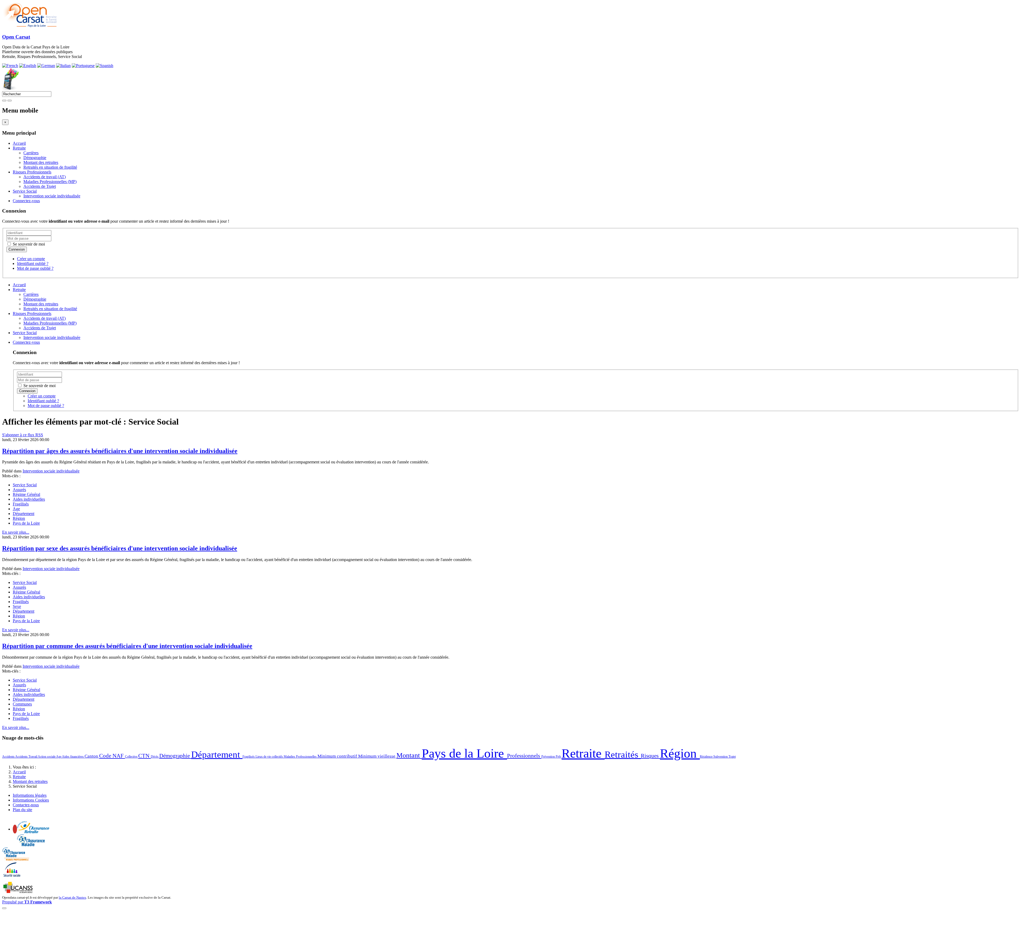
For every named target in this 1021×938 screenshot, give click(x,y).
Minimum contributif (337, 756)
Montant (409, 755)
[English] (27, 65)
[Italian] (63, 65)
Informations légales (30, 795)
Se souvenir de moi (28, 244)
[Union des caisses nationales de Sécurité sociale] (18, 892)
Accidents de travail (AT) (44, 177)
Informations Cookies (31, 800)
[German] (46, 65)
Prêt (559, 756)
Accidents (8, 756)
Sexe (17, 606)
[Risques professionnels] (15, 859)
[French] (10, 65)
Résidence (706, 756)
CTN (144, 756)
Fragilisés (21, 504)
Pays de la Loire (26, 523)
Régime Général (26, 494)
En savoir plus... (15, 532)
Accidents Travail (26, 756)
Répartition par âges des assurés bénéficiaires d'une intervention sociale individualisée (119, 450)
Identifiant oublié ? (32, 263)
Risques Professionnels (32, 172)
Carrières (31, 153)
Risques (650, 756)
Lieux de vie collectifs (270, 756)
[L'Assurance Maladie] (31, 844)
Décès (155, 756)
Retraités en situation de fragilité (50, 167)
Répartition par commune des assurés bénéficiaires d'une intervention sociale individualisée (127, 645)
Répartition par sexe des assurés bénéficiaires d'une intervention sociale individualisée (119, 548)
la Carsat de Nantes (72, 897)
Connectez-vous (26, 200)
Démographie (34, 157)
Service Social (25, 191)
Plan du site (22, 809)
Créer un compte (31, 258)
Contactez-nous (26, 805)
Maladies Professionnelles (300, 756)
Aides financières (73, 756)
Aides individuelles (29, 499)
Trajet (732, 756)
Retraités (623, 754)
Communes (22, 704)
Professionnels (524, 756)
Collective (131, 756)
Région (19, 518)
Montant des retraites (40, 162)
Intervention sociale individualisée (51, 196)
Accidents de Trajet (39, 186)
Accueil (19, 143)
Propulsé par (27, 902)
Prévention (548, 756)
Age (16, 509)
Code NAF (112, 756)
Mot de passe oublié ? (35, 268)
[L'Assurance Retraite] (33, 831)
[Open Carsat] (29, 26)
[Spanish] (104, 65)
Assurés (19, 489)
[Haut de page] (4, 908)
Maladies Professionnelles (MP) (50, 181)
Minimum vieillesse (377, 756)
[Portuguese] (83, 65)
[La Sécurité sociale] (12, 876)
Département (23, 513)
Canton (92, 756)
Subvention (721, 756)
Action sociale (47, 756)
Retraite (19, 148)
